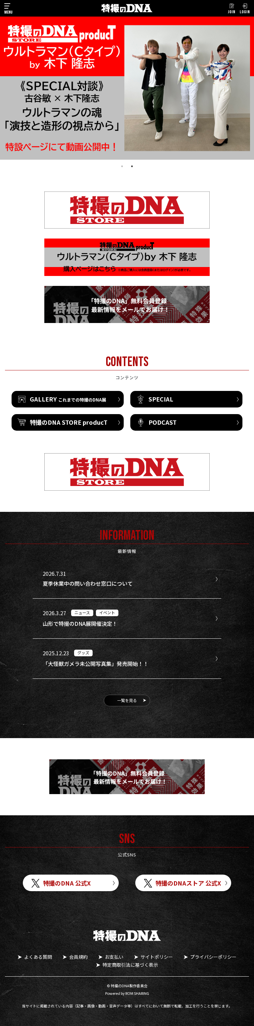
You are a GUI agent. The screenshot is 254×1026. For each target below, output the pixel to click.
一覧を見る (127, 700)
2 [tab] (132, 166)
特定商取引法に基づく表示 (130, 964)
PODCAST (162, 422)
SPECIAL (160, 399)
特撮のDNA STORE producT (68, 422)
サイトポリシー (157, 956)
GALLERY (68, 399)
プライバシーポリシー (213, 956)
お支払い (114, 956)
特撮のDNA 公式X (67, 883)
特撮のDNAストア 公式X (188, 883)
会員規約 (78, 956)
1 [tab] (122, 166)
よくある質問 (38, 956)
